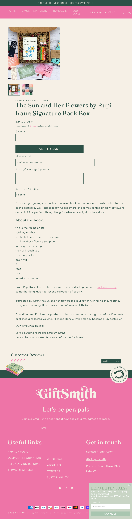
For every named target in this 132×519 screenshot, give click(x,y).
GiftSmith (19, 513)
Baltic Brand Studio (43, 513)
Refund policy (60, 513)
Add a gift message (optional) (32, 169)
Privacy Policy (19, 451)
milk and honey (106, 287)
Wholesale (55, 459)
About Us (54, 465)
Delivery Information (24, 457)
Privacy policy (75, 513)
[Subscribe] (90, 427)
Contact (53, 471)
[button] (13, 11)
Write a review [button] (111, 361)
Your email (95, 502)
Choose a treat (23, 155)
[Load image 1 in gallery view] (14, 89)
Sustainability (58, 477)
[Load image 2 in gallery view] (27, 89)
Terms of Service (21, 470)
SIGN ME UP (110, 514)
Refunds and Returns (24, 463)
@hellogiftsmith (96, 459)
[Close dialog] (129, 485)
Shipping (34, 126)
